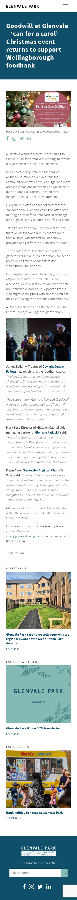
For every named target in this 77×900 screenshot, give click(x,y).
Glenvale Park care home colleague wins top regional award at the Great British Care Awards (37, 639)
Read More (14, 649)
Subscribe (12, 818)
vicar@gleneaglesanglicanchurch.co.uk (32, 536)
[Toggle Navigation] (65, 6)
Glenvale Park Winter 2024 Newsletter (33, 728)
